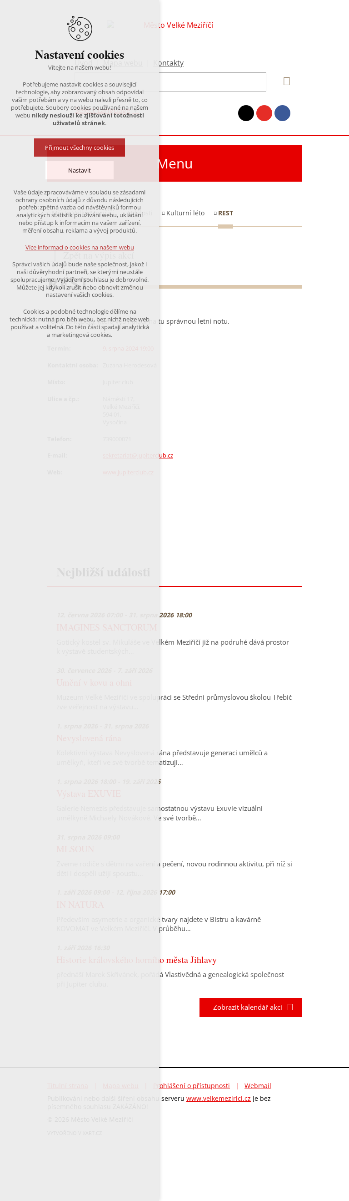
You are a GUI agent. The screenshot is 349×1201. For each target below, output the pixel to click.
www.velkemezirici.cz (218, 1098)
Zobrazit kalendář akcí (245, 1007)
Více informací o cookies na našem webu (79, 247)
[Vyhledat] (283, 81)
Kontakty (168, 63)
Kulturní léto (185, 213)
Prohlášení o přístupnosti (191, 1085)
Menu (174, 163)
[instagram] (246, 113)
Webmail (257, 1085)
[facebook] (282, 113)
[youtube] (264, 113)
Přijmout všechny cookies (79, 147)
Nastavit (79, 170)
